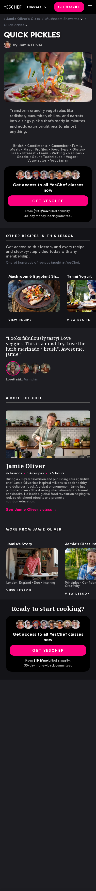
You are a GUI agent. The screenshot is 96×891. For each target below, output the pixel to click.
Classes (34, 7)
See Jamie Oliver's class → (31, 509)
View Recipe (20, 320)
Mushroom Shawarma (62, 19)
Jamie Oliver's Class (23, 19)
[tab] (13, 368)
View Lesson (19, 590)
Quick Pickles (14, 25)
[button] (34, 296)
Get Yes (69, 7)
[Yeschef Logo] (12, 7)
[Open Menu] (90, 7)
